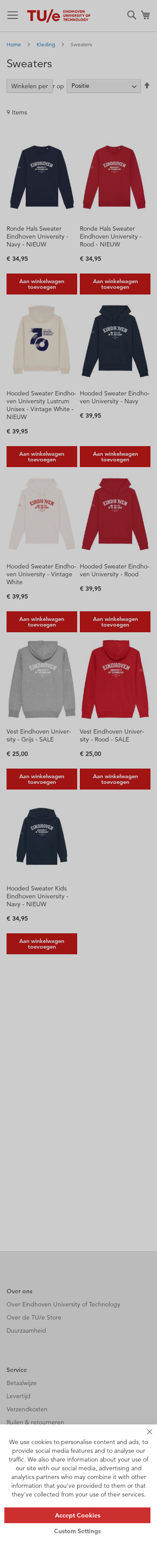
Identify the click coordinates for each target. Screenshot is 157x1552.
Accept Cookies (77, 1515)
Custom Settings (77, 1531)
